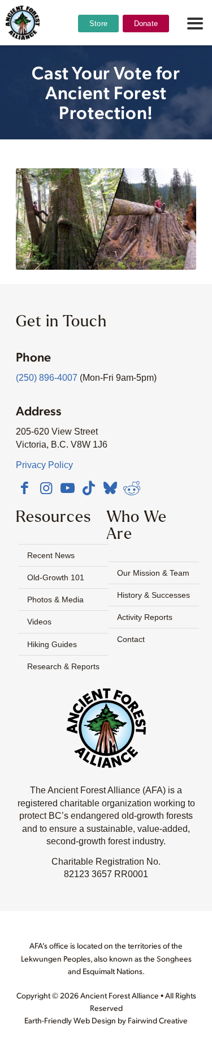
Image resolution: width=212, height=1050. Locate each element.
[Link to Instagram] (45, 487)
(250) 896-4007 (46, 377)
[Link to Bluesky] (110, 489)
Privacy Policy (44, 465)
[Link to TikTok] (88, 487)
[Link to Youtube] (67, 487)
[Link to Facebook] (24, 487)
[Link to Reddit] (131, 487)
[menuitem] (98, 51)
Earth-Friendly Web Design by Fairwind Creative (106, 1020)
